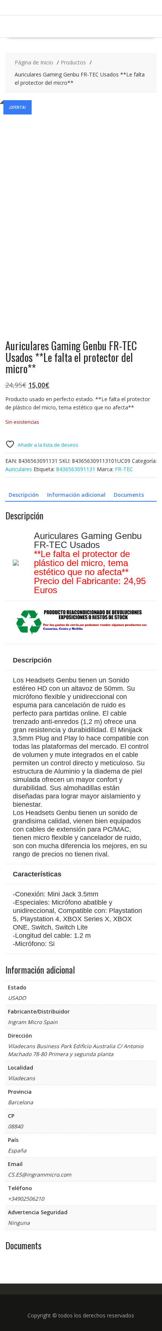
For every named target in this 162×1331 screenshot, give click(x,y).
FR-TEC (124, 469)
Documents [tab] (129, 494)
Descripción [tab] (24, 494)
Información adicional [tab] (76, 494)
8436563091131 (75, 469)
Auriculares (18, 469)
